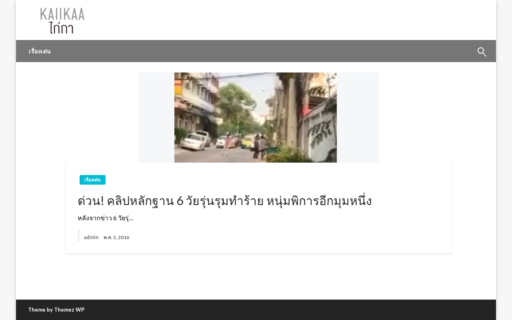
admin (91, 237)
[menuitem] (40, 51)
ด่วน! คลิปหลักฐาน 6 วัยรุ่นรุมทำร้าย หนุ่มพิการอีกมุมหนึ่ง (225, 200)
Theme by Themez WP (56, 309)
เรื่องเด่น (40, 51)
